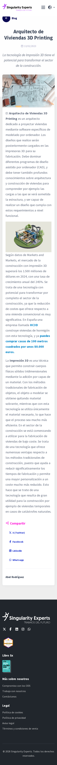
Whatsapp (18, 559)
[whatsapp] (29, 629)
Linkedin (17, 550)
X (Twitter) (18, 532)
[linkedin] (17, 629)
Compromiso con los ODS (16, 685)
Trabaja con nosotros (14, 691)
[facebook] (11, 629)
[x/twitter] (4, 629)
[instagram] (23, 629)
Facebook (17, 541)
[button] (51, 7)
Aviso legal (8, 723)
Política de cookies (12, 712)
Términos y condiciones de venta (20, 728)
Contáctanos (9, 696)
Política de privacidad (14, 717)
